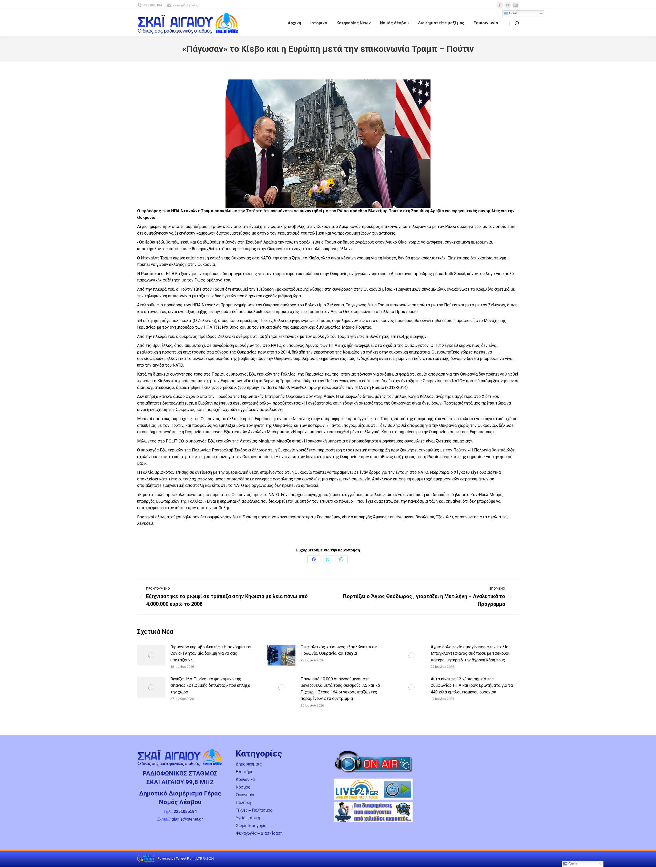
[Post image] (151, 655)
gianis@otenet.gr (186, 5)
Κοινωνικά (245, 779)
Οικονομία (245, 795)
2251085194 (153, 5)
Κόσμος (243, 787)
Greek (513, 13)
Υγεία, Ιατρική (248, 818)
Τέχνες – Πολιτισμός (254, 810)
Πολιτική (243, 802)
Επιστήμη (244, 772)
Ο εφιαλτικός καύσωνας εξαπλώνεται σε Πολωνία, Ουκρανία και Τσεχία (339, 650)
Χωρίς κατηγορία (251, 825)
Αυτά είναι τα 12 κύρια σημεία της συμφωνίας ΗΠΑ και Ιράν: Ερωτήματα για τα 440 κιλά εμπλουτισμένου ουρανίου (472, 685)
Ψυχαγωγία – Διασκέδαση (259, 833)
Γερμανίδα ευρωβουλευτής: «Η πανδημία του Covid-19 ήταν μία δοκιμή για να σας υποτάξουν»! (211, 653)
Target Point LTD (189, 858)
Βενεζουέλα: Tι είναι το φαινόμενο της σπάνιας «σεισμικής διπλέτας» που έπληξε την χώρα (210, 685)
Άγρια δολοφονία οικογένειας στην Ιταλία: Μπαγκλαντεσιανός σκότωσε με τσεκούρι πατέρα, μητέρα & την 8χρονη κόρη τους (470, 653)
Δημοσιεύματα (249, 764)
